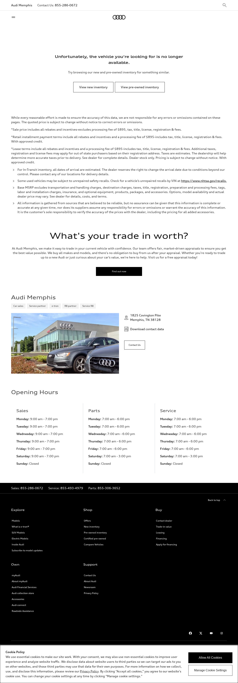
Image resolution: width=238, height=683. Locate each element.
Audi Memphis (21, 5)
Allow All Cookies (210, 657)
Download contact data (147, 329)
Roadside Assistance (23, 611)
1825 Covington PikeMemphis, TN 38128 (145, 317)
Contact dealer (164, 520)
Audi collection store (23, 593)
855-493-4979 (71, 488)
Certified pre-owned (95, 538)
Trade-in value (164, 526)
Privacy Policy (91, 593)
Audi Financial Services (24, 587)
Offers (87, 520)
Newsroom (90, 587)
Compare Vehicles (93, 544)
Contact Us (90, 575)
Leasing (160, 532)
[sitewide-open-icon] (224, 5)
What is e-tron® (20, 526)
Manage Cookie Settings (210, 670)
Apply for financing (166, 544)
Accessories (18, 599)
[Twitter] (201, 633)
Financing (161, 538)
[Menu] (14, 17)
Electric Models (20, 538)
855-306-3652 (109, 488)
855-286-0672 (66, 5)
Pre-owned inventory (95, 532)
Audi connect (19, 605)
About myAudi (19, 581)
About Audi (90, 581)
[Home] (119, 17)
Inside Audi (18, 544)
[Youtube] (211, 633)
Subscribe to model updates (27, 550)
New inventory (91, 526)
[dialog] (119, 664)
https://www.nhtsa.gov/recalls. (204, 181)
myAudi (16, 575)
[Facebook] (190, 633)
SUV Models (18, 532)
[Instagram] (221, 633)
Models (16, 520)
